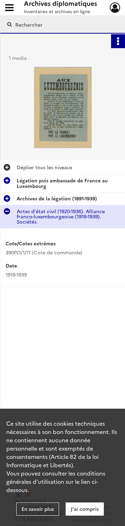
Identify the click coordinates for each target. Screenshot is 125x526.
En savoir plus (38, 508)
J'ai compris (85, 508)
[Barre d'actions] (118, 41)
